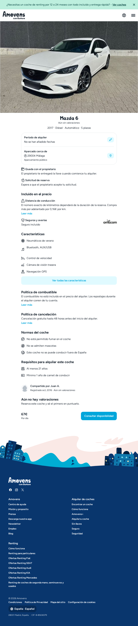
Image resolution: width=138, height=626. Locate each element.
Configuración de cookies (81, 602)
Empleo (12, 528)
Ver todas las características (69, 280)
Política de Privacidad (36, 602)
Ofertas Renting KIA (19, 572)
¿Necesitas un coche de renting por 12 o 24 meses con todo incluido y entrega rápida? (66, 4)
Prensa (12, 514)
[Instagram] (16, 490)
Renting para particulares (21, 553)
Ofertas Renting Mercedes (22, 577)
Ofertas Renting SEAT (20, 563)
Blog (10, 533)
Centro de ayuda (17, 504)
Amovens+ (77, 514)
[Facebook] (10, 490)
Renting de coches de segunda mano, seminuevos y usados (36, 584)
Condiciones (15, 602)
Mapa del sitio (57, 602)
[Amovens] (14, 15)
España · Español (24, 608)
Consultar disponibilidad (98, 416)
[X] (23, 490)
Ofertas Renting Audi (19, 568)
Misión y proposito (18, 509)
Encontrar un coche (82, 504)
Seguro (75, 528)
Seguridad (77, 533)
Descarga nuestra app (20, 519)
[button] (134, 5)
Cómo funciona (80, 509)
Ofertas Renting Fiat (19, 558)
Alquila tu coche (80, 519)
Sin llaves (77, 523)
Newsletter (14, 523)
